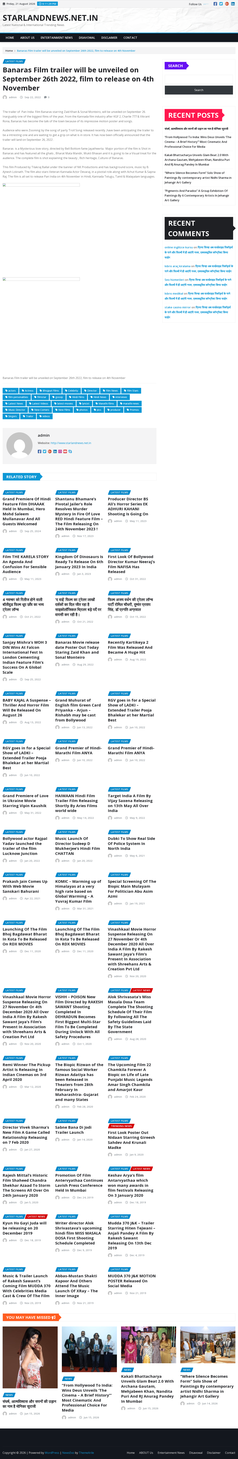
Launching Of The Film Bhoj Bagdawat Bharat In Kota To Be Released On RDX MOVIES (25, 936)
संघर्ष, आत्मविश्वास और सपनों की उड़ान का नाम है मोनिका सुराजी (196, 129)
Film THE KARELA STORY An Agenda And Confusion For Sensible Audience (26, 564)
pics (99, 409)
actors (12, 390)
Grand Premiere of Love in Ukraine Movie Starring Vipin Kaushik (25, 800)
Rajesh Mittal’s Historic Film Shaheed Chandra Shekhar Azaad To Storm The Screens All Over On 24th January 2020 (26, 1185)
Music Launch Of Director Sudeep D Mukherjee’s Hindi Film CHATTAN (77, 846)
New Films (64, 409)
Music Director (16, 409)
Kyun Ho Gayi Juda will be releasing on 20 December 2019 (25, 1227)
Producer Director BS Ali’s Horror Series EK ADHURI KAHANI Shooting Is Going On (128, 506)
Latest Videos (40, 403)
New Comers (41, 409)
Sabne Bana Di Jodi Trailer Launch (73, 1130)
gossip (59, 397)
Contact (130, 38)
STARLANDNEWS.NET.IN (50, 17)
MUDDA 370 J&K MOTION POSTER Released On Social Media (132, 1280)
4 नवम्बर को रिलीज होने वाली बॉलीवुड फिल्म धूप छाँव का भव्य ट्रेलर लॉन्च (23, 604)
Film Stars (132, 390)
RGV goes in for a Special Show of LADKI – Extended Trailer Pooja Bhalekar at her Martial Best (132, 710)
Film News (112, 390)
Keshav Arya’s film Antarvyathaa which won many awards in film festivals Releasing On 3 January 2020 (130, 1185)
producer (115, 409)
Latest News (15, 403)
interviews (121, 397)
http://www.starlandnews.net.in (71, 443)
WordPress (52, 1453)
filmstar (41, 397)
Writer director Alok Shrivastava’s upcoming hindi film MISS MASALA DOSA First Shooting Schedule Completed (78, 1232)
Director (92, 390)
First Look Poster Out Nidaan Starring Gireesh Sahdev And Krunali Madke (131, 1140)
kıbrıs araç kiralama (177, 266)
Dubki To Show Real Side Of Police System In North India (131, 843)
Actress (29, 390)
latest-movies (65, 403)
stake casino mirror (178, 307)
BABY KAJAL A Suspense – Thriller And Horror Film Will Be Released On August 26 (27, 707)
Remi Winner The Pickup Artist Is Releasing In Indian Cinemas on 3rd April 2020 (26, 1072)
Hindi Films (78, 397)
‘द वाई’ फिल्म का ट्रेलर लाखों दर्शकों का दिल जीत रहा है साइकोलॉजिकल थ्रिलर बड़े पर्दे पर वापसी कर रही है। (78, 607)
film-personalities (18, 397)
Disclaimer (109, 38)
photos (83, 409)
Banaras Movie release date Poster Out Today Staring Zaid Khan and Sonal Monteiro (77, 650)
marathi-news (131, 403)
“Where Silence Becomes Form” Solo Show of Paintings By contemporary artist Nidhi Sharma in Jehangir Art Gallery (198, 177)
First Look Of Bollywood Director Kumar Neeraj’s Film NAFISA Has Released (131, 564)
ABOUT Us (27, 38)
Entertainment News (57, 38)
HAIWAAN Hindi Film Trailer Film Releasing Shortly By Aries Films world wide (76, 803)
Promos (134, 409)
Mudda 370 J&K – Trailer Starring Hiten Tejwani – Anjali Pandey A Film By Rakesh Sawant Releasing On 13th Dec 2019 (131, 1235)
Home (10, 38)
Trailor (29, 416)
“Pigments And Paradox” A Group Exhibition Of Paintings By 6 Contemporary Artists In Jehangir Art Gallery (197, 195)
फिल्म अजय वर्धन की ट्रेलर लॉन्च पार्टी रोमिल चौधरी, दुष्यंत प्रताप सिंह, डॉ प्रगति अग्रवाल (130, 604)
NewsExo (68, 1453)
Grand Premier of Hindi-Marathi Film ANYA (78, 750)
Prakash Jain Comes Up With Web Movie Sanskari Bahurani (25, 886)
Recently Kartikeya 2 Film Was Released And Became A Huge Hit (130, 647)
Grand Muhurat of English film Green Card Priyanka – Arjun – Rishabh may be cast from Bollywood (78, 710)
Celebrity (73, 390)
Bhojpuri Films (51, 390)
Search (175, 65)
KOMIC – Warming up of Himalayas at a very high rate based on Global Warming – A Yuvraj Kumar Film (78, 891)
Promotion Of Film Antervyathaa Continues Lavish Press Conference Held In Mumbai (79, 1182)
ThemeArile (86, 1453)
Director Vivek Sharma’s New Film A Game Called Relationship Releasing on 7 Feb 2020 (26, 1135)
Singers (12, 416)
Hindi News (100, 397)
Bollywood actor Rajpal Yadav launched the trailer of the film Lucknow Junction (25, 846)
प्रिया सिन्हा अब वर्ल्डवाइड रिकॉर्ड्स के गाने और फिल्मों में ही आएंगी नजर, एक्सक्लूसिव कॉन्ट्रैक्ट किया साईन (199, 252)
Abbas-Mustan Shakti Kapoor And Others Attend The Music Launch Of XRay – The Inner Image (76, 1285)
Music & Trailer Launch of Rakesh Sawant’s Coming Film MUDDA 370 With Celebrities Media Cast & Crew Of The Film (27, 1285)
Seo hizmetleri (174, 280)
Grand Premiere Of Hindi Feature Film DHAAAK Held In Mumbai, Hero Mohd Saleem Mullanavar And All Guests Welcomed (27, 511)
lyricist (85, 403)
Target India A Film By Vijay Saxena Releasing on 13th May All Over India (130, 803)
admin (13, 97)
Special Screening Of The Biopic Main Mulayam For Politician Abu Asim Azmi (132, 889)
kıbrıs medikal (174, 293)
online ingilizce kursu (179, 247)
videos (46, 416)
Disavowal (87, 38)
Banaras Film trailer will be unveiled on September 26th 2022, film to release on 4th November (76, 50)
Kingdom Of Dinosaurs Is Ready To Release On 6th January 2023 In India (79, 561)
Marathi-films (106, 403)
